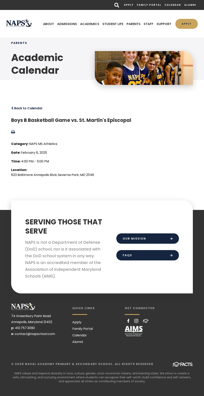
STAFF (148, 24)
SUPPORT (164, 24)
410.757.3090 (25, 328)
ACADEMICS (89, 24)
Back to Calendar (28, 108)
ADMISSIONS (67, 24)
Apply (129, 5)
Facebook (128, 321)
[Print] (13, 132)
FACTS (146, 321)
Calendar (173, 5)
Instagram (136, 321)
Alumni (190, 5)
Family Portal (149, 5)
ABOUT (48, 24)
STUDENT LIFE (112, 24)
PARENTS (133, 24)
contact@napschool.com (35, 334)
